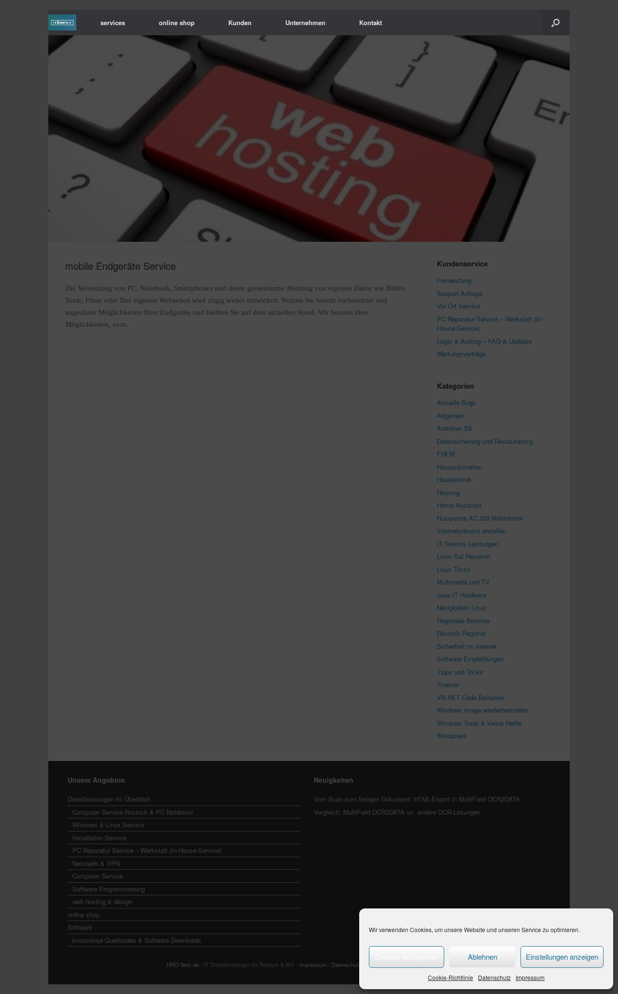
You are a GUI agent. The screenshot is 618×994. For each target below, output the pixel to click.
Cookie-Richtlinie (450, 977)
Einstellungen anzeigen (562, 956)
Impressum (530, 977)
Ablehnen (482, 956)
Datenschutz (494, 977)
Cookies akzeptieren (406, 956)
